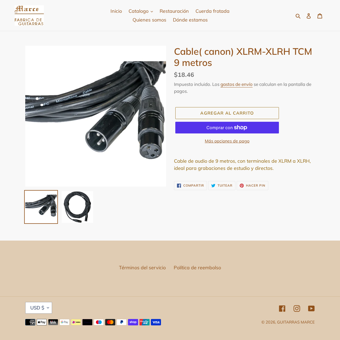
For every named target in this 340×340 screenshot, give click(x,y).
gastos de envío (236, 84)
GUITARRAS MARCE (296, 322)
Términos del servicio (142, 268)
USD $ (37, 308)
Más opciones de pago (227, 141)
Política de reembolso (197, 268)
